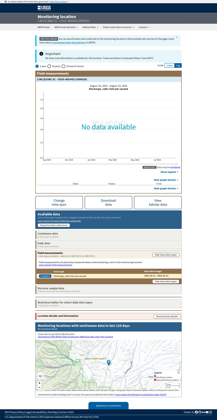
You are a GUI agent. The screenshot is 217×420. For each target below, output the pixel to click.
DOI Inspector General (51, 417)
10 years (56, 66)
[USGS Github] (200, 413)
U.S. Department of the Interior (21, 417)
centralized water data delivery (69, 42)
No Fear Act (86, 417)
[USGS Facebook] (196, 413)
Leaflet (47, 390)
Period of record (75, 66)
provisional (175, 167)
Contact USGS (66, 412)
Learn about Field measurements (55, 264)
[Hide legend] (178, 372)
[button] (108, 363)
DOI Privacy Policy (14, 412)
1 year (43, 66)
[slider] (176, 164)
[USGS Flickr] (203, 413)
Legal (28, 412)
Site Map (52, 412)
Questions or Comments (108, 405)
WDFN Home (44, 27)
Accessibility (39, 412)
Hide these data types (166, 254)
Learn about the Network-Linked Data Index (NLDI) (140, 394)
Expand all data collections (53, 225)
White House (71, 417)
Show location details (167, 316)
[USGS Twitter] (193, 413)
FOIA (96, 417)
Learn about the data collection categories (59, 220)
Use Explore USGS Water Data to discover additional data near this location (75, 336)
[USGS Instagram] (210, 413)
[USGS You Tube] (207, 413)
